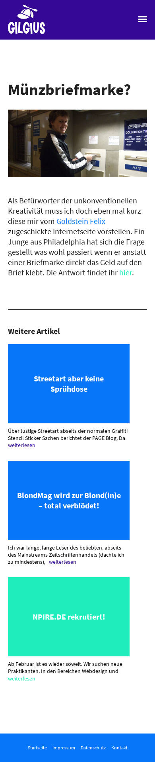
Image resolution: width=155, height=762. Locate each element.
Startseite (37, 748)
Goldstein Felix (80, 221)
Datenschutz (93, 748)
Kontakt (119, 748)
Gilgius (19, 33)
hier (125, 272)
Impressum (63, 748)
